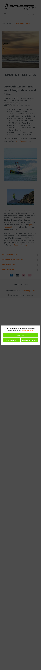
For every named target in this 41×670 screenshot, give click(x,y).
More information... (28, 330)
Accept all (20, 335)
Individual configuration (29, 340)
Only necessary (11, 340)
